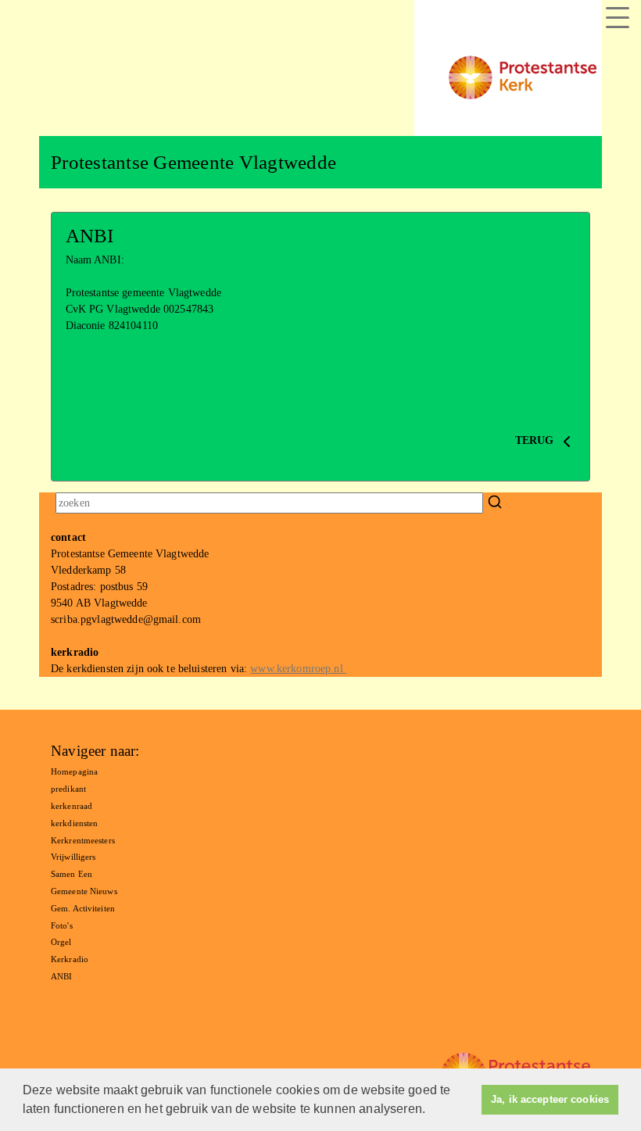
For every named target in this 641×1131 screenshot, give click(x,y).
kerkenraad (71, 806)
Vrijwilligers (73, 856)
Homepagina (74, 771)
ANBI (61, 976)
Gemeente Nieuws (84, 891)
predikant (68, 788)
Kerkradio (69, 959)
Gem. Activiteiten (83, 908)
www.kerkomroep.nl (298, 669)
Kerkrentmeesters (83, 840)
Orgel (61, 942)
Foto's (62, 925)
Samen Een (71, 874)
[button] (430, 1110)
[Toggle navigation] (617, 17)
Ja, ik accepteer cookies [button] (550, 1099)
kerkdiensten (74, 823)
